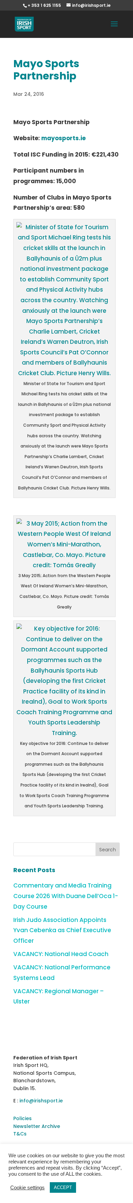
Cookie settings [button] (27, 1187)
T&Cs (20, 1133)
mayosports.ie (63, 138)
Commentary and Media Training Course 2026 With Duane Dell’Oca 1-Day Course (65, 895)
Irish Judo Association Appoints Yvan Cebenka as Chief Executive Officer (62, 930)
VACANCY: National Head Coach (60, 954)
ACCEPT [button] (63, 1187)
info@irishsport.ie (41, 1100)
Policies (22, 1118)
